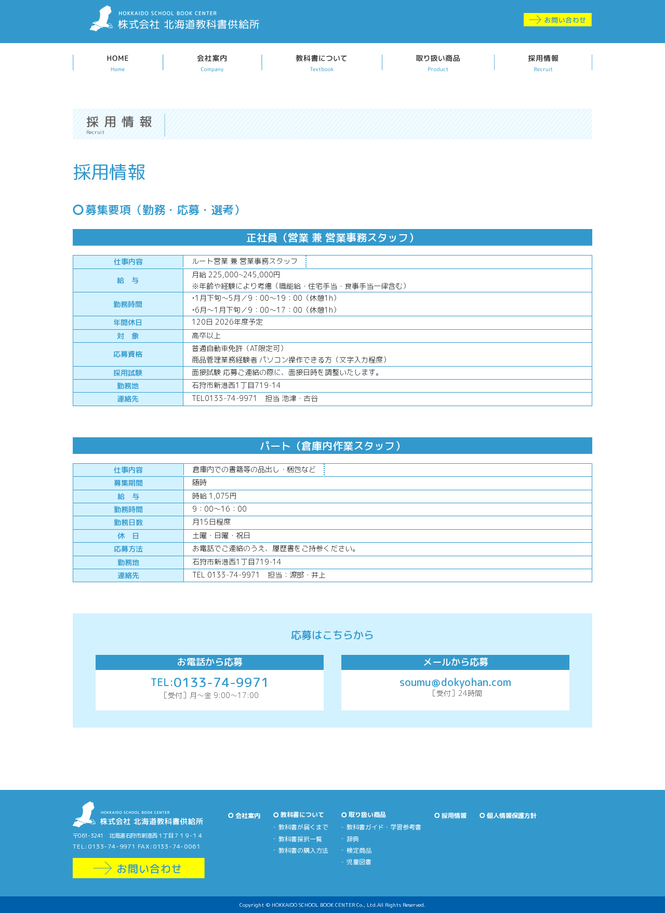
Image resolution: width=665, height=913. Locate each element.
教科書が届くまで (303, 827)
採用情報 (454, 815)
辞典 (353, 839)
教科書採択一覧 (300, 839)
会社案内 (247, 815)
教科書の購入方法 (303, 850)
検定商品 (359, 850)
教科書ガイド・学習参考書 (384, 827)
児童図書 (359, 861)
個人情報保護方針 (512, 815)
